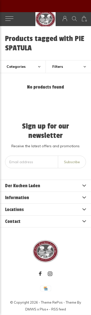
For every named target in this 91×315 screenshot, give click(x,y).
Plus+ (44, 309)
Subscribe (72, 162)
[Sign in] (65, 19)
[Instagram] (50, 274)
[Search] (74, 19)
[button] (9, 18)
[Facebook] (40, 274)
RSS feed (58, 309)
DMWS (30, 309)
